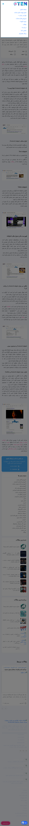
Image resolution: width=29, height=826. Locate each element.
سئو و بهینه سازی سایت (20, 12)
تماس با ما (23, 30)
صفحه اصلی (23, 9)
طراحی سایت (22, 15)
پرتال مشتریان (22, 33)
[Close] (3, 4)
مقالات (24, 24)
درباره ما (24, 27)
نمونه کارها (23, 21)
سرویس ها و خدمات (21, 18)
